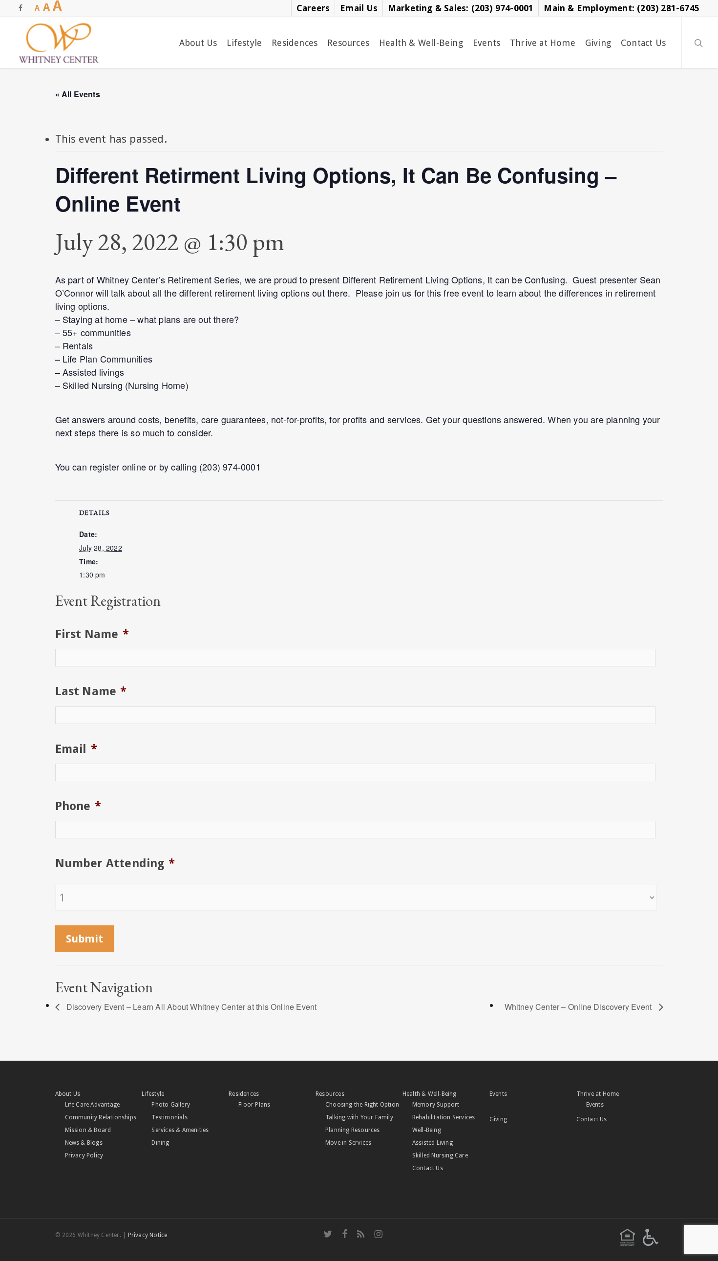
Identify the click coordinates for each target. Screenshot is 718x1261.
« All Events (77, 94)
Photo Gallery (170, 1104)
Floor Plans (254, 1104)
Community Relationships (101, 1117)
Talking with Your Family (359, 1117)
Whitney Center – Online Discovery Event (579, 1006)
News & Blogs (84, 1142)
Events (498, 1093)
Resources (330, 1093)
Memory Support (436, 1104)
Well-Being (426, 1130)
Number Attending (115, 863)
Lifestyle (153, 1093)
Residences (244, 1093)
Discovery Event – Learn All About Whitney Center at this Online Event (190, 1006)
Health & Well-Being (429, 1093)
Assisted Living (432, 1142)
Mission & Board (88, 1130)
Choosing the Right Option (362, 1104)
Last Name (91, 691)
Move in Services (348, 1142)
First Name (92, 634)
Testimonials (169, 1117)
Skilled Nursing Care (440, 1155)
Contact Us (427, 1168)
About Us (68, 1093)
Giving (498, 1119)
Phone (78, 806)
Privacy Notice (148, 1235)
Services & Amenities (180, 1130)
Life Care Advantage (92, 1104)
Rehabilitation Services (443, 1117)
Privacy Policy (84, 1155)
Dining (160, 1142)
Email (76, 749)
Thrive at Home (597, 1093)
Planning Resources (352, 1130)
